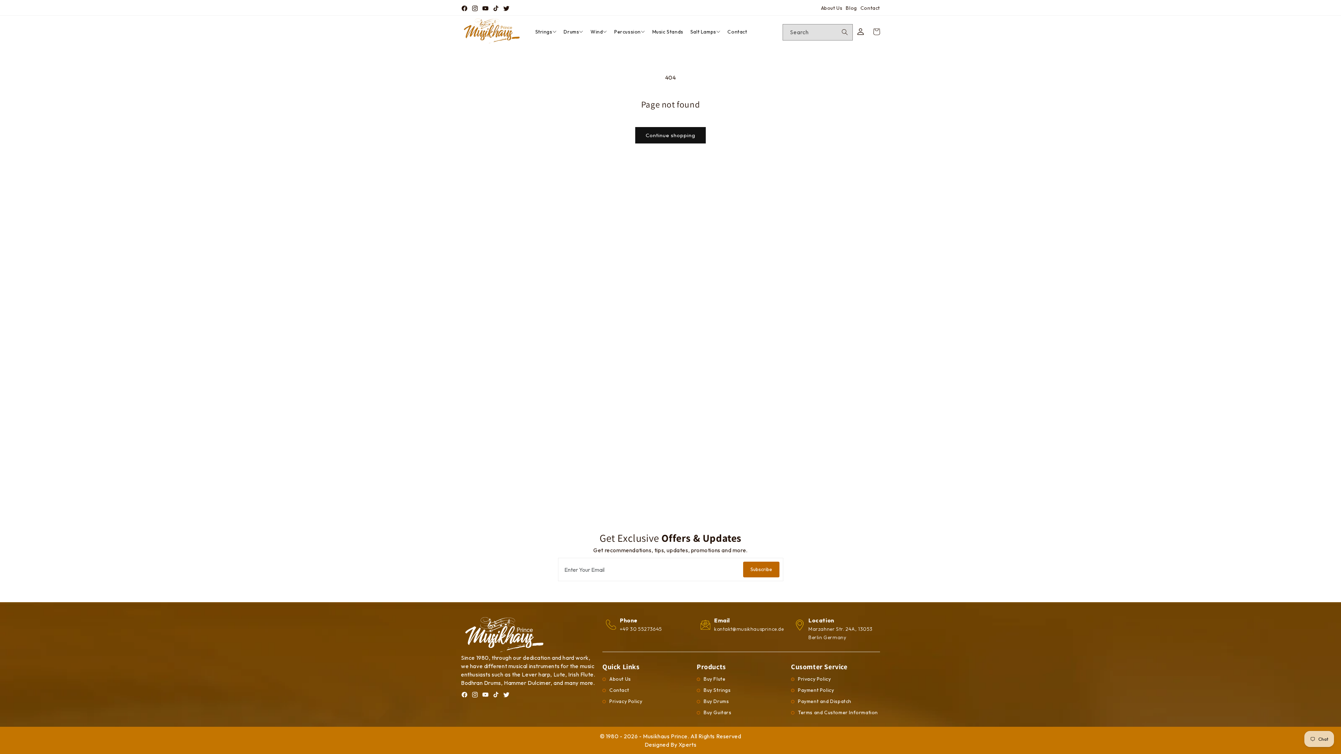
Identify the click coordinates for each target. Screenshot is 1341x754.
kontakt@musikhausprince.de (749, 629)
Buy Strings (717, 690)
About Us (832, 8)
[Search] (844, 32)
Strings (543, 32)
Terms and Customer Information (838, 712)
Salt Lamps (703, 32)
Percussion (627, 32)
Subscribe (761, 569)
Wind (597, 32)
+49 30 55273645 (641, 629)
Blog (851, 8)
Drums (571, 32)
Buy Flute (714, 679)
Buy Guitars (718, 712)
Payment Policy (816, 690)
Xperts (688, 744)
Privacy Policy (625, 701)
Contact (870, 8)
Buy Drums (716, 701)
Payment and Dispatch (824, 701)
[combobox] (817, 32)
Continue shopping (670, 135)
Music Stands (667, 32)
